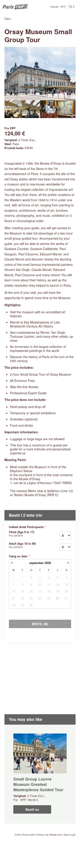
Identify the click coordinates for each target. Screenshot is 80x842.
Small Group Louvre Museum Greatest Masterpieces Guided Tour (38, 784)
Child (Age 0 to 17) (21, 533)
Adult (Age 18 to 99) (22, 545)
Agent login (70, 834)
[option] (13, 109)
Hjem (7, 18)
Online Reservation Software (30, 834)
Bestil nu (32, 809)
